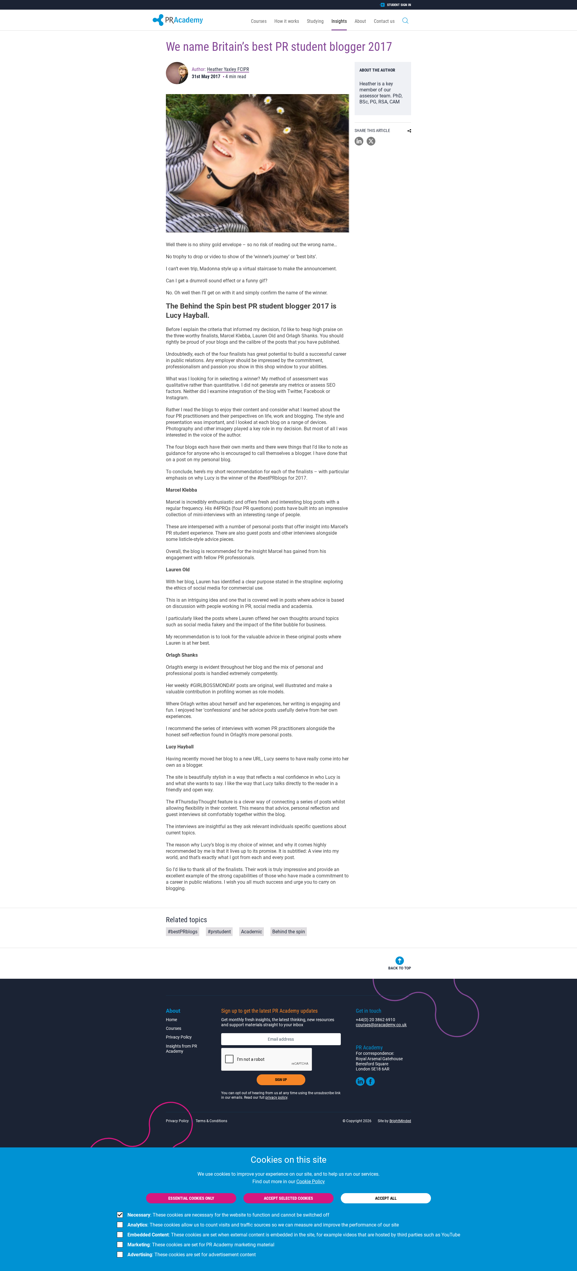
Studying (315, 21)
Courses (259, 21)
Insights (339, 21)
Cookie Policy (310, 1181)
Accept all (386, 1198)
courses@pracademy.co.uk (381, 1024)
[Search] (405, 20)
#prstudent (219, 932)
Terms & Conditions (211, 1121)
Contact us (384, 21)
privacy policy (276, 1097)
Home (171, 1019)
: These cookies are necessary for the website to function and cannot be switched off (228, 1215)
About (360, 21)
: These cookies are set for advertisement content (191, 1254)
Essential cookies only (191, 1198)
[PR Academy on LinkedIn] (360, 1084)
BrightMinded (400, 1121)
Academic (251, 932)
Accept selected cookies (288, 1198)
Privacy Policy (179, 1037)
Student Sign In (399, 5)
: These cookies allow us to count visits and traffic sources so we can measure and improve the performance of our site (263, 1225)
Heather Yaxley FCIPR (228, 69)
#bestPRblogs (182, 932)
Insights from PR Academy (181, 1049)
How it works (286, 21)
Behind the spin (288, 932)
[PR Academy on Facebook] (370, 1084)
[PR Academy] (178, 20)
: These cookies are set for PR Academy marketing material (200, 1245)
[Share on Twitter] (371, 144)
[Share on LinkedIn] (359, 144)
